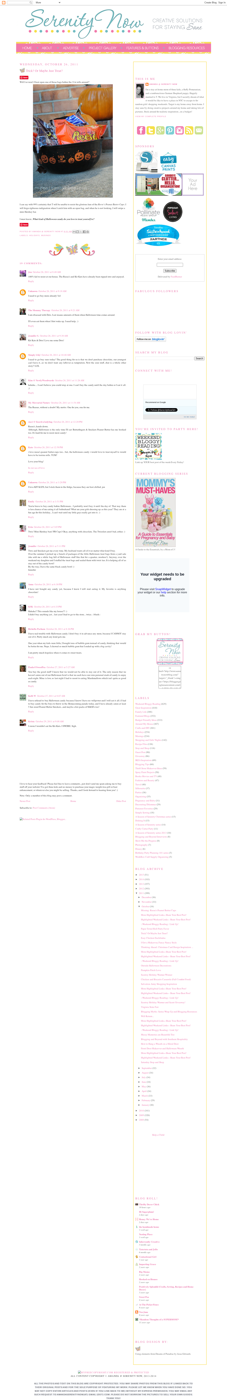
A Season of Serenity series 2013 (151, 832)
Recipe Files (141, 744)
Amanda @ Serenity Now (163, 84)
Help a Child (158, 1134)
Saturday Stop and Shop (152, 1062)
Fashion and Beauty (144, 780)
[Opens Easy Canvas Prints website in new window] (168, 171)
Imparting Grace (147, 1264)
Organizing (140, 796)
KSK (30, 606)
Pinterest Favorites (144, 808)
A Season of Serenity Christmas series (153, 816)
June (144, 1081)
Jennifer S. (33, 335)
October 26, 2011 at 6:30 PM (48, 584)
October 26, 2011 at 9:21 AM (65, 310)
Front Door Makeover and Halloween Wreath (162, 1048)
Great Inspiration (143, 707)
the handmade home (149, 1226)
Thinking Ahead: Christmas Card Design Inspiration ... (167, 947)
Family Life (140, 711)
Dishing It (140, 820)
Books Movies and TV (146, 776)
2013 (142, 883)
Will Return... (147, 1016)
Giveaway (140, 756)
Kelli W (32, 695)
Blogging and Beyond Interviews (151, 836)
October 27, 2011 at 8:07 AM (51, 695)
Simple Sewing (142, 812)
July (144, 1077)
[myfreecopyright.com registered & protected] (113, 1372)
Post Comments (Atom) (44, 807)
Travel (138, 784)
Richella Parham (36, 629)
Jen (30, 272)
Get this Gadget (189, 417)
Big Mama (144, 1271)
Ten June (143, 1312)
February (146, 1100)
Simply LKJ (34, 354)
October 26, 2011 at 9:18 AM (52, 291)
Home (73, 801)
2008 (142, 1119)
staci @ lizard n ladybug (40, 421)
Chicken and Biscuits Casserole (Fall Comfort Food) (166, 979)
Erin (30, 527)
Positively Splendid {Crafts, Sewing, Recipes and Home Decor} (166, 1288)
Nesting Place (146, 1234)
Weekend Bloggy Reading (148, 703)
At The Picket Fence (149, 1304)
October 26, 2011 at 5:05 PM (48, 527)
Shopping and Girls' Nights (148, 740)
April (144, 1091)
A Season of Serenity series (148, 824)
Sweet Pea (144, 1297)
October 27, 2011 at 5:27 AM (61, 667)
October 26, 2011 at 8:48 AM (47, 272)
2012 (142, 888)
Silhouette (140, 788)
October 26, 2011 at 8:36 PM (60, 629)
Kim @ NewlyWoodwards (41, 380)
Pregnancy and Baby (145, 800)
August (145, 1072)
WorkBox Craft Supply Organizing (152, 856)
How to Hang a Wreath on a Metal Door (160, 1043)
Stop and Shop (142, 748)
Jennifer (32, 546)
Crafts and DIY (142, 727)
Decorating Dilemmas (145, 804)
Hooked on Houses (148, 1279)
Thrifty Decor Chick (149, 1204)
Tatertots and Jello (148, 1249)
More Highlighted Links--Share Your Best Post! (163, 914)
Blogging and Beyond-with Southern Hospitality (164, 1039)
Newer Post (25, 801)
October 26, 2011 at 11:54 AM (65, 402)
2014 (142, 879)
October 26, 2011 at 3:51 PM (49, 501)
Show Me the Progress (145, 840)
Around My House (144, 723)
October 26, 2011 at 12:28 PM (68, 421)
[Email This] (74, 232)
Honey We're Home (149, 1219)
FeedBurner (176, 276)
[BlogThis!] (77, 232)
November (147, 901)
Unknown (32, 291)
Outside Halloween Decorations (156, 965)
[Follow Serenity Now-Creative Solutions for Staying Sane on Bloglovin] (150, 340)
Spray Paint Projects (144, 772)
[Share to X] (81, 232)
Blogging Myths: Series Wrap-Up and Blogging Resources (169, 1011)
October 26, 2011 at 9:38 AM (54, 335)
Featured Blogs (142, 715)
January (146, 1104)
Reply (31, 281)
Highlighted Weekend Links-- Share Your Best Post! (166, 919)
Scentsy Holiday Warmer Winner (156, 974)
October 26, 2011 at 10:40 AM (56, 354)
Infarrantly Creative (149, 1241)
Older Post (121, 801)
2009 (142, 1115)
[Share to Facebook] (84, 232)
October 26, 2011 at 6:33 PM (48, 606)
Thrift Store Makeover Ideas (148, 768)
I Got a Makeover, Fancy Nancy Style (159, 942)
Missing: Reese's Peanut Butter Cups (158, 910)
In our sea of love (36, 467)
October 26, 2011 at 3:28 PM (52, 482)
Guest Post (140, 752)
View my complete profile (150, 116)
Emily (31, 501)
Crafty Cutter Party (144, 828)
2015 (142, 874)
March (145, 1095)
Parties (138, 792)
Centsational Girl (147, 1256)
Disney (138, 848)
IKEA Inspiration (143, 760)
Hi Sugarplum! (146, 1211)
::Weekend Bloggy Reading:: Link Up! (159, 924)
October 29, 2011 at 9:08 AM (50, 721)
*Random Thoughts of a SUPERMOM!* (159, 1319)
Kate (30, 447)
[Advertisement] (162, 1165)
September (147, 1068)
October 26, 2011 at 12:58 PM (48, 447)
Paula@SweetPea (37, 667)
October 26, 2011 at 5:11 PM (51, 546)
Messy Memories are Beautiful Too (158, 1034)
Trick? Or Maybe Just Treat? (154, 933)
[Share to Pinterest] (87, 232)
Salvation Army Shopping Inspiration (159, 984)
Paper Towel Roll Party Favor (155, 928)
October (146, 906)
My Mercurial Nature (39, 402)
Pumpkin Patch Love (151, 970)
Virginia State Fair (150, 1007)
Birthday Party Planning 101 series (152, 852)
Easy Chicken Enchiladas (153, 937)
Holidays (34, 235)
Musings (46, 235)
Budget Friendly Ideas (146, 720)
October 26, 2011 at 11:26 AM (69, 380)
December (147, 897)
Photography (141, 844)
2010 (142, 1110)
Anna (31, 584)
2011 (142, 893)
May (144, 1086)
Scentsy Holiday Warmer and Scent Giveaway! (163, 1002)
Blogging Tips (142, 764)
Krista (31, 721)
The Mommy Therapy (39, 310)
